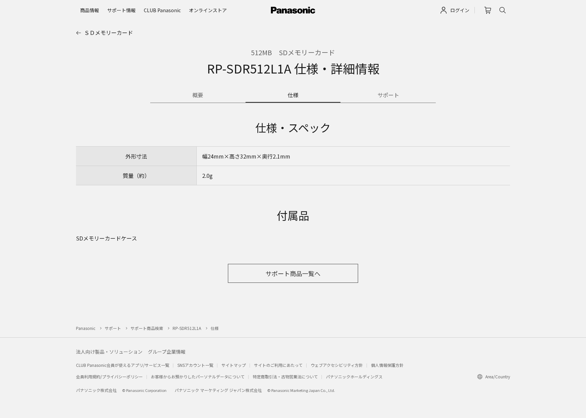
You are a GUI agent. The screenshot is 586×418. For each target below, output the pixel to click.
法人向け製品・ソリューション (109, 351)
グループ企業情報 (166, 351)
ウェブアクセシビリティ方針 (337, 365)
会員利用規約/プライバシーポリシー (109, 376)
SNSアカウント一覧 (195, 365)
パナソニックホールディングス (354, 376)
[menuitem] (89, 10)
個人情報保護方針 (387, 365)
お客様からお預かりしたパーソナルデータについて (198, 376)
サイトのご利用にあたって (278, 365)
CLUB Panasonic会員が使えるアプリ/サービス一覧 (122, 365)
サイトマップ (233, 365)
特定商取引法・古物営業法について (285, 376)
